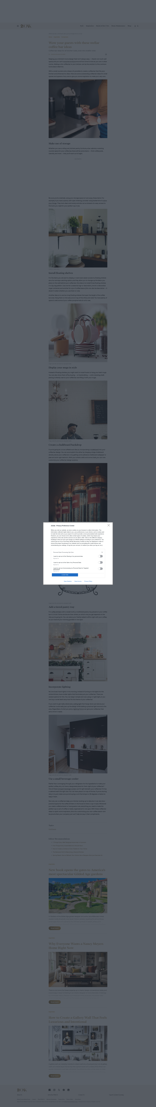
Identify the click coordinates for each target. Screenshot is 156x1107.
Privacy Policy (88, 581)
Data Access (78, 581)
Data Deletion (68, 581)
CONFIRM (65, 575)
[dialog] (78, 553)
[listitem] (78, 552)
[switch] (100, 556)
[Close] (109, 526)
